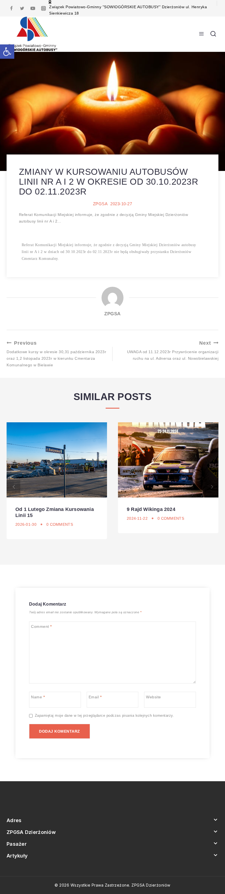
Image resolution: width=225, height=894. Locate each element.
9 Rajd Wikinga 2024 (151, 509)
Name (38, 697)
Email (95, 697)
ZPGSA (100, 203)
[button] (7, 51)
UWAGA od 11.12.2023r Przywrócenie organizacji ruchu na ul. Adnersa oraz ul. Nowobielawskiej (172, 350)
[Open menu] (201, 34)
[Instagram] (43, 8)
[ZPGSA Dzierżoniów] (33, 34)
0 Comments (59, 524)
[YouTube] (32, 8)
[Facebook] (11, 8)
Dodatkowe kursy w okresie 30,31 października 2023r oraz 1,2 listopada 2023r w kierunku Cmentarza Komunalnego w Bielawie (56, 353)
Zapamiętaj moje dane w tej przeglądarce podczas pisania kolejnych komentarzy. (104, 716)
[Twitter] (22, 8)
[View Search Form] (213, 34)
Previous (13, 487)
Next (211, 487)
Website (153, 697)
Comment (41, 626)
